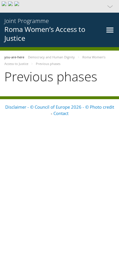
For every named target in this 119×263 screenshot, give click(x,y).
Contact (60, 113)
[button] (59, 6)
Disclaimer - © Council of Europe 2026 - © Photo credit (59, 107)
